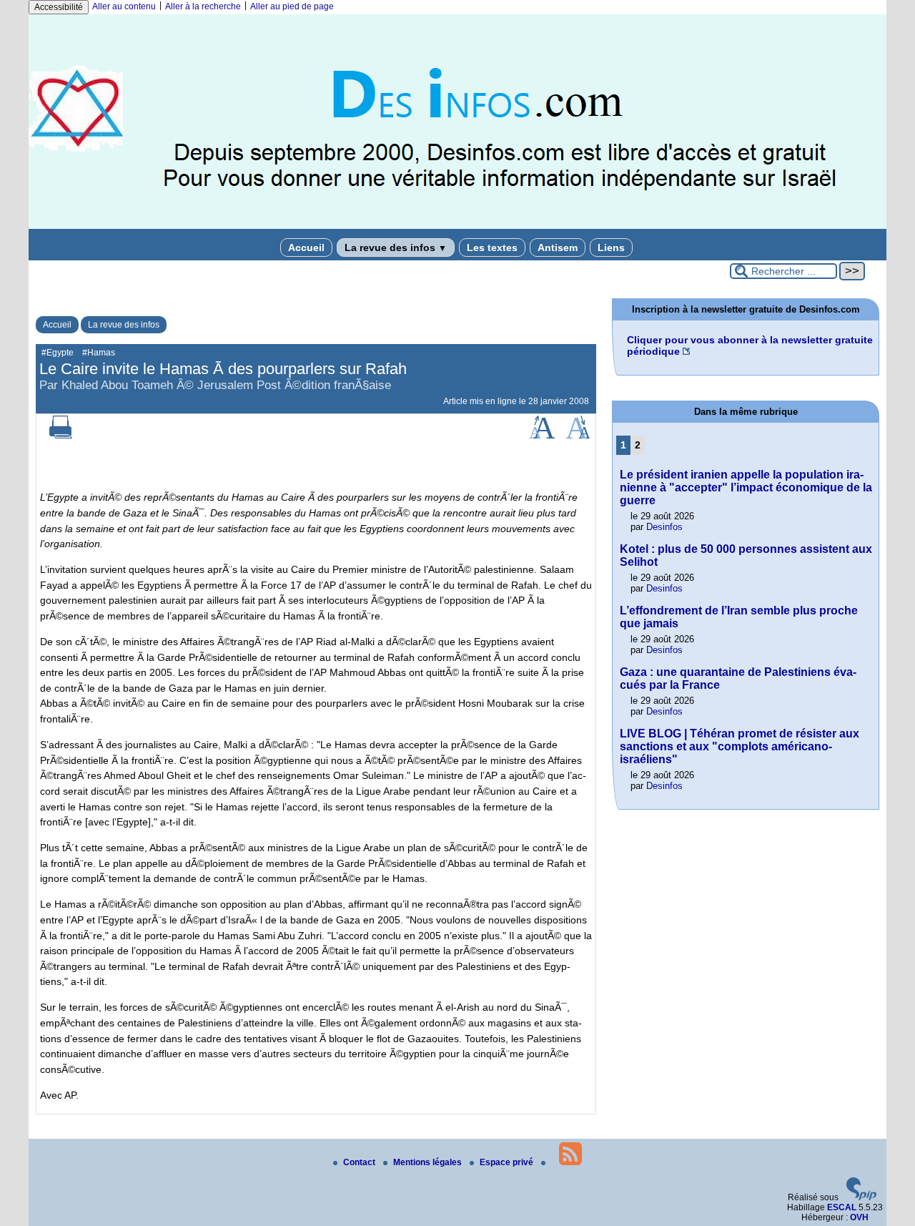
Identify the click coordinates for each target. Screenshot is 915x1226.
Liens (611, 247)
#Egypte (57, 353)
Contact (360, 1162)
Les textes (492, 247)
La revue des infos (396, 247)
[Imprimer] (60, 436)
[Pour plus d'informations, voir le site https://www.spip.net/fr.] (861, 1197)
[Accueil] (457, 226)
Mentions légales (428, 1162)
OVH (859, 1217)
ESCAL (841, 1207)
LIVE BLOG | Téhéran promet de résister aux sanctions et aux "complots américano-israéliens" (739, 746)
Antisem (558, 247)
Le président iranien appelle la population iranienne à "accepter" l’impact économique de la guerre (746, 487)
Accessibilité (58, 7)
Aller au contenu (124, 6)
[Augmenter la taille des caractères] (542, 436)
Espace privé (507, 1162)
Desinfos (664, 526)
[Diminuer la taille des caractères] (578, 436)
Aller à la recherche (203, 6)
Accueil (306, 247)
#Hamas (98, 353)
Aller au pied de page (292, 6)
